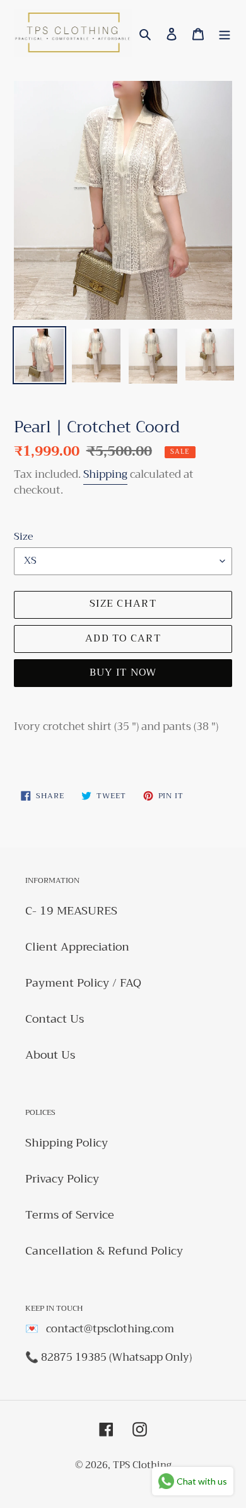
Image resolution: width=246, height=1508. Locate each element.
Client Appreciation (77, 947)
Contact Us (54, 1019)
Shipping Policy (66, 1143)
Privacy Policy (62, 1179)
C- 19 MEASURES (71, 911)
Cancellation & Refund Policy (104, 1251)
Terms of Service (69, 1215)
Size (23, 536)
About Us (50, 1055)
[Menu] (224, 33)
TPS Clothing (142, 1465)
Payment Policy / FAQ (83, 983)
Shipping (105, 474)
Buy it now (123, 672)
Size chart (123, 603)
